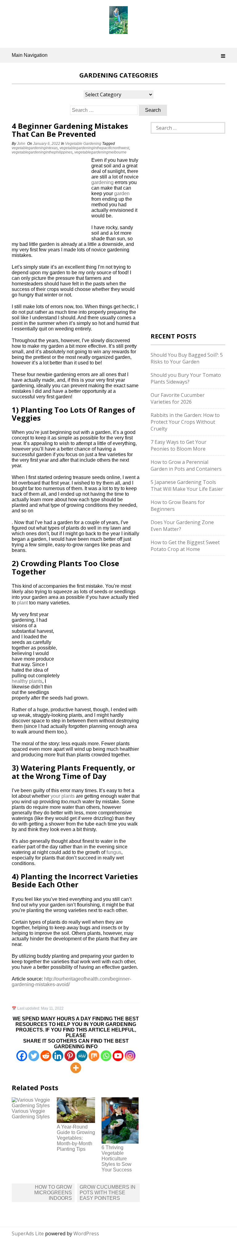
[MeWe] (82, 1055)
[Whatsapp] (106, 1055)
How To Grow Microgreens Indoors (53, 1192)
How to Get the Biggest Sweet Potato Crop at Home (185, 546)
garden (122, 193)
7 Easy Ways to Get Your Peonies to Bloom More (178, 445)
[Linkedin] (57, 1055)
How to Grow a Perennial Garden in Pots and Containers (186, 465)
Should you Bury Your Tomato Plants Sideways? (186, 378)
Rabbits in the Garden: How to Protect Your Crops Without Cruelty (185, 422)
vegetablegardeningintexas (35, 148)
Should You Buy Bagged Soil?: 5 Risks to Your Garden (187, 358)
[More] (75, 1067)
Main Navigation (30, 55)
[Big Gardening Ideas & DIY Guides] (118, 30)
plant (22, 602)
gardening (102, 182)
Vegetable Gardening (83, 143)
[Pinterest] (69, 1055)
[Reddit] (45, 1055)
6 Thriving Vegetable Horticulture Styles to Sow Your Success (117, 1158)
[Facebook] (21, 1055)
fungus (113, 852)
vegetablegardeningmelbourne (100, 152)
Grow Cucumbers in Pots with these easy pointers (107, 1192)
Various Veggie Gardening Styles (31, 1113)
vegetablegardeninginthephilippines (42, 152)
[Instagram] (130, 1055)
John (21, 143)
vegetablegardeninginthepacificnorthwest (94, 148)
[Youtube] (118, 1055)
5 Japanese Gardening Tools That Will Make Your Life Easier (187, 485)
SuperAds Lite (28, 1233)
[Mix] (94, 1055)
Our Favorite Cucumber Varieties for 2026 (178, 398)
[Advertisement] (50, 198)
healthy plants (27, 681)
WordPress (86, 1233)
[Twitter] (33, 1055)
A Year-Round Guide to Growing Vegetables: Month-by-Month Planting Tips (76, 1138)
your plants (63, 796)
